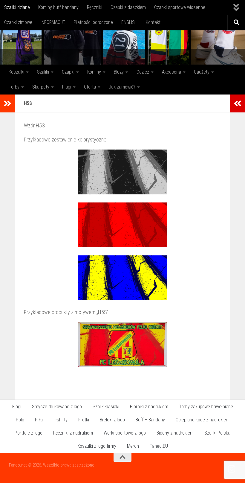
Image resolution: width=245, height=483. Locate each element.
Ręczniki (94, 7)
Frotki (83, 420)
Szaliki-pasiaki (106, 406)
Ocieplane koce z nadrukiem (202, 420)
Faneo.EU (159, 446)
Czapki (68, 72)
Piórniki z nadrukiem (149, 406)
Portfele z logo (28, 433)
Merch (133, 446)
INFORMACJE (53, 22)
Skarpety (40, 87)
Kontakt (153, 22)
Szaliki (43, 72)
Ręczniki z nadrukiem (73, 433)
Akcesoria (171, 72)
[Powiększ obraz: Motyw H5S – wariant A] (122, 245)
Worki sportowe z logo (125, 433)
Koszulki (16, 72)
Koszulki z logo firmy (96, 446)
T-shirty (60, 420)
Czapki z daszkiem (128, 7)
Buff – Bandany (150, 420)
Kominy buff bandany (58, 7)
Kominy (94, 72)
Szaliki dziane (17, 7)
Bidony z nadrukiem (175, 433)
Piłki (39, 420)
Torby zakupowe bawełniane (206, 406)
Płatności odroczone (93, 22)
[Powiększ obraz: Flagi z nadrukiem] (122, 365)
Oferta (90, 87)
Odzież (143, 72)
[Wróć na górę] (122, 457)
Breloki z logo (112, 420)
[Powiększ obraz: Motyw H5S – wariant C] (122, 298)
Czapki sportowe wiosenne (179, 7)
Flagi (66, 87)
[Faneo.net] (232, 469)
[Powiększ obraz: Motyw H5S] (122, 192)
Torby (14, 87)
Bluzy (119, 72)
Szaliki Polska (217, 433)
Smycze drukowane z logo (57, 406)
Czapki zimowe (18, 22)
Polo (20, 420)
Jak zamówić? (122, 87)
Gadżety (201, 72)
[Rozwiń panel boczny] (7, 103)
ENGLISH (129, 22)
